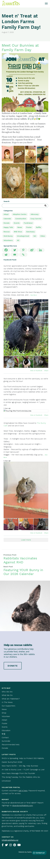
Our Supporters (8, 706)
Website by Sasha (25, 852)
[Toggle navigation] (46, 4)
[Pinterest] (23, 250)
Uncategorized (23, 236)
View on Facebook (36, 370)
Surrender (6, 741)
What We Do (7, 695)
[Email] (15, 255)
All (18, 240)
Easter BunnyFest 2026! (12, 762)
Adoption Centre (19, 214)
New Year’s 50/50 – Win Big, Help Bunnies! (20, 766)
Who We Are (7, 692)
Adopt (6, 214)
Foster (4, 723)
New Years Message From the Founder (18, 773)
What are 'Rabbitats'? (11, 699)
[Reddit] (6, 255)
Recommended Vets (10, 744)
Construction (20, 219)
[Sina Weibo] (32, 250)
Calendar (7, 219)
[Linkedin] (40, 250)
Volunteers (8, 240)
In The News (7, 702)
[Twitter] (15, 250)
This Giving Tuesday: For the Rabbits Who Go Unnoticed (21, 779)
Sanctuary (30, 232)
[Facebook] (6, 250)
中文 (3, 734)
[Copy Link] (23, 255)
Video (42, 236)
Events (17, 223)
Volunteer (6, 716)
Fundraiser (28, 223)
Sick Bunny (8, 236)
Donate (7, 223)
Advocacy (34, 214)
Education (6, 730)
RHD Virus (18, 232)
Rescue (7, 232)
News (19, 227)
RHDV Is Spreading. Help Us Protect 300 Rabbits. (23, 758)
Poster (29, 227)
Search (6, 201)
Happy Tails (8, 227)
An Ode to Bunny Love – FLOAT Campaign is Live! (23, 769)
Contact (5, 737)
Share (46, 370)
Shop (4, 713)
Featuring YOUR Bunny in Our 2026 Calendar (23, 572)
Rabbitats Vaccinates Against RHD (20, 560)
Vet (34, 236)
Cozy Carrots (35, 219)
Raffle (38, 227)
